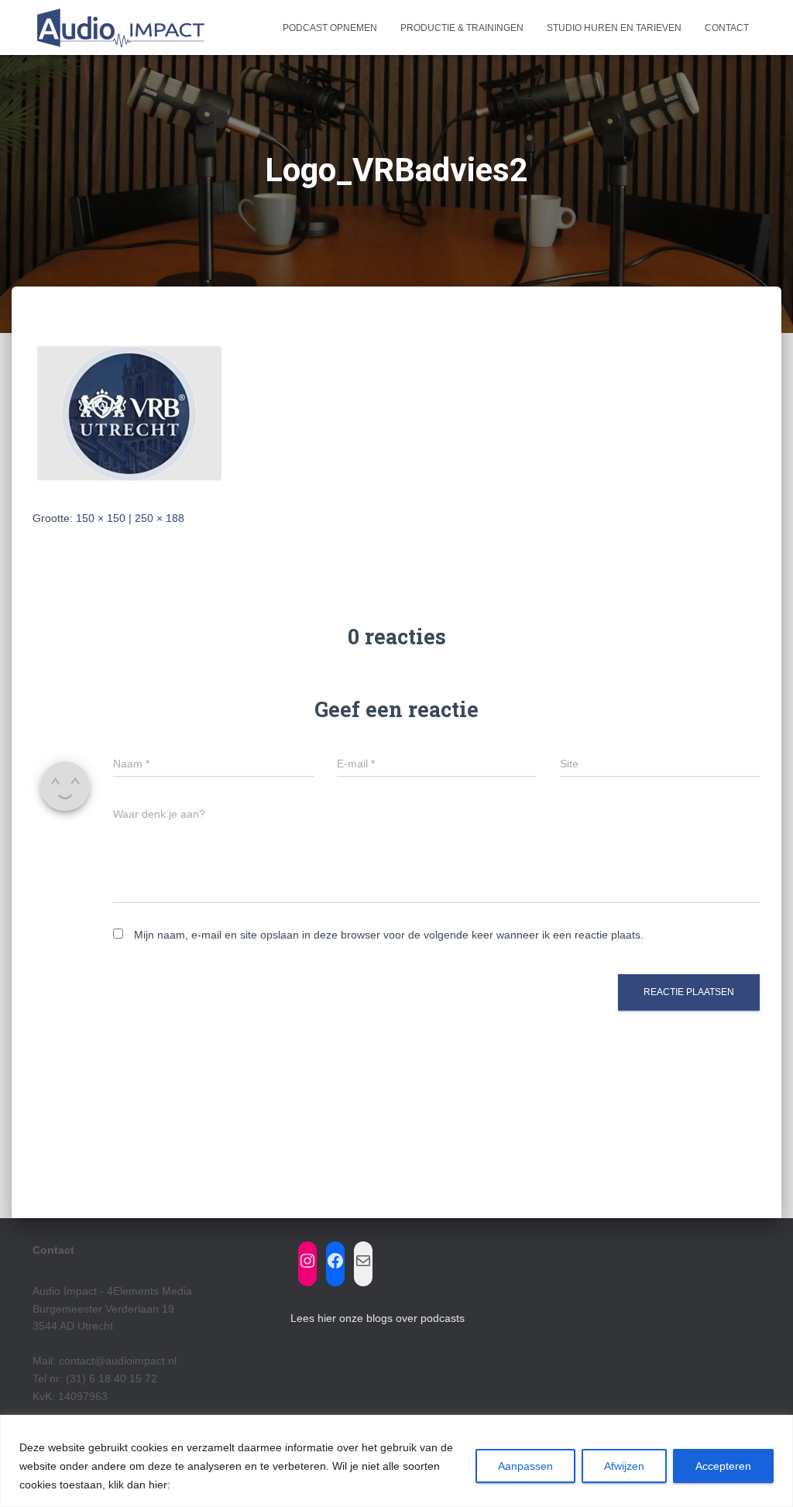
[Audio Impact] (119, 28)
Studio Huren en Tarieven (614, 27)
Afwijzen (624, 1466)
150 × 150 (100, 518)
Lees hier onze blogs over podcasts (377, 1318)
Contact (727, 27)
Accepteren (723, 1466)
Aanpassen (525, 1466)
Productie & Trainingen (462, 27)
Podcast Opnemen (330, 27)
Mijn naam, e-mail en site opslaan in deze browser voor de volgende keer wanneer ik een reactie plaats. (389, 935)
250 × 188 (159, 518)
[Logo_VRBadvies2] (129, 413)
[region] (396, 1461)
